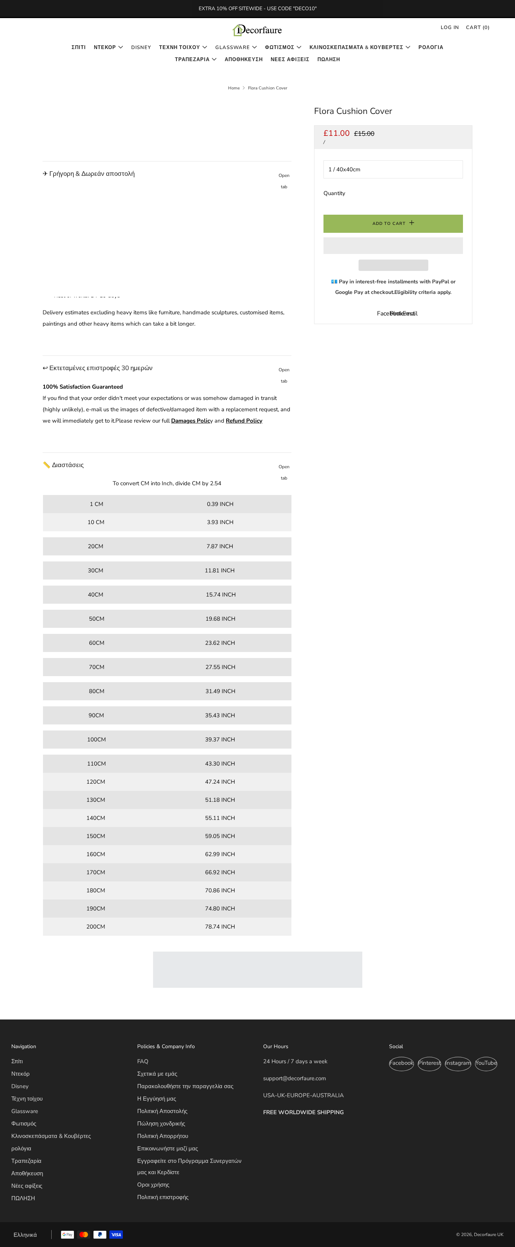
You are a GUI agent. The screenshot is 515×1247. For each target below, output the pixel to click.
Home (234, 88)
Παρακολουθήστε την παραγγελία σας (185, 1086)
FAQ (143, 1061)
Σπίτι (79, 47)
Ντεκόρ (105, 47)
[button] (393, 245)
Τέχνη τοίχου (179, 47)
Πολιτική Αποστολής (162, 1111)
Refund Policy (244, 420)
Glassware (232, 47)
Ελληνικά (25, 1235)
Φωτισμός (279, 47)
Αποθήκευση (244, 59)
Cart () (478, 27)
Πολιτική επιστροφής (163, 1197)
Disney (141, 47)
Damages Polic (190, 420)
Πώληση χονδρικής (161, 1123)
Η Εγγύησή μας (156, 1098)
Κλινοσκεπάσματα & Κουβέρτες (356, 47)
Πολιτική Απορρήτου (162, 1136)
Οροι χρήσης (153, 1185)
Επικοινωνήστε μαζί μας (167, 1148)
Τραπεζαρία (192, 59)
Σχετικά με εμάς (157, 1074)
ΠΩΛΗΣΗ (328, 59)
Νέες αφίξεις (290, 59)
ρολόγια (430, 47)
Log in (450, 27)
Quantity (334, 193)
